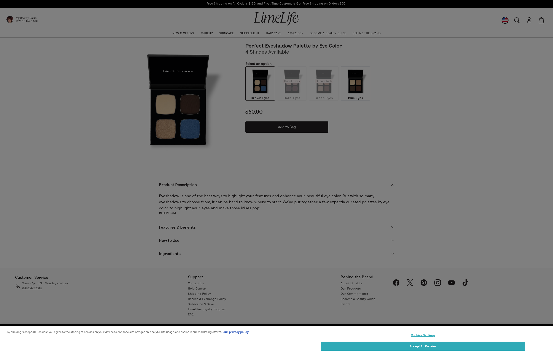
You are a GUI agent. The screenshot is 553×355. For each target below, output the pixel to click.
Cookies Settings (423, 335)
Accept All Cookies (423, 345)
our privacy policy (236, 331)
